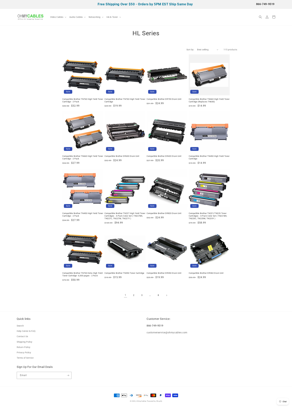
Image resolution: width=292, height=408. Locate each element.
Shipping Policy (24, 342)
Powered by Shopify (154, 401)
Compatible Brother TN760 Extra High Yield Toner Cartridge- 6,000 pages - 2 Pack (82, 274)
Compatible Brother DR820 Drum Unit (164, 213)
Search (20, 326)
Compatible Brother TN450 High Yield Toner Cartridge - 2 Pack (82, 214)
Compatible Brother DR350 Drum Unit (164, 273)
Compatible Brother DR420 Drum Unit (164, 156)
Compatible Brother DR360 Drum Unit (206, 273)
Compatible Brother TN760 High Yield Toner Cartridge (124, 100)
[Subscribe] (68, 375)
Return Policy (23, 347)
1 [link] (125, 295)
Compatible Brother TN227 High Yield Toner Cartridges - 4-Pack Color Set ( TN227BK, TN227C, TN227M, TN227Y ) (124, 216)
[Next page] (166, 295)
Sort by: (190, 49)
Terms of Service (25, 358)
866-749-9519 (265, 4)
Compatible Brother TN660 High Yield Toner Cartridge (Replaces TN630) (209, 100)
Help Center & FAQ (26, 331)
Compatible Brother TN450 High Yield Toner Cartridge (209, 157)
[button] (58, 17)
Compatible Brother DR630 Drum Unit (121, 156)
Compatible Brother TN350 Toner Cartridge (124, 273)
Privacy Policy (24, 352)
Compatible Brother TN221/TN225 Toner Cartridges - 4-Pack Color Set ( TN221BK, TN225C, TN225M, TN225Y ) (208, 216)
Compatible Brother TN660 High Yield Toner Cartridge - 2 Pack (82, 157)
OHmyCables (141, 401)
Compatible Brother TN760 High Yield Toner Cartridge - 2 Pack (82, 100)
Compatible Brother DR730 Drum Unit (164, 99)
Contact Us (22, 336)
